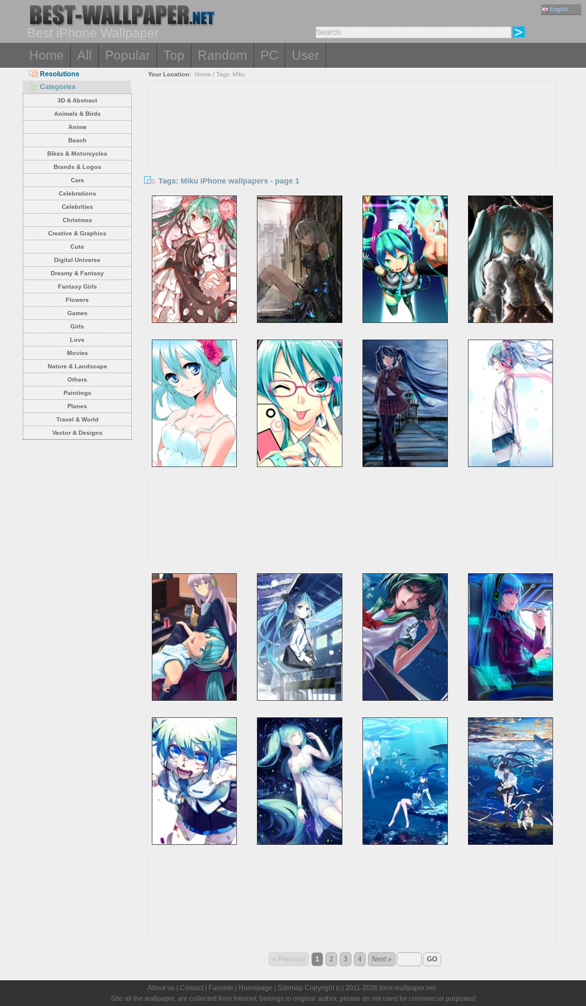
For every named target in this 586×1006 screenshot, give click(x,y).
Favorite (220, 987)
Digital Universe (77, 259)
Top (173, 55)
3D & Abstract (77, 100)
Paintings (77, 392)
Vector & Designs (77, 432)
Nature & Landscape (77, 366)
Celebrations (77, 193)
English (559, 9)
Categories (58, 86)
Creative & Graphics (77, 233)
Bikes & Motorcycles (77, 153)
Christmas (77, 220)
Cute (77, 246)
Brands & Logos (77, 166)
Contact (191, 987)
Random (222, 55)
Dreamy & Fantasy (77, 273)
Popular (127, 55)
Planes (77, 406)
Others (77, 379)
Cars (77, 180)
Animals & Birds (77, 113)
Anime (77, 126)
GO (432, 959)
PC (269, 55)
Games (77, 313)
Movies (77, 352)
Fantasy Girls (77, 286)
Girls (77, 326)
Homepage (255, 987)
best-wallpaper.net (407, 987)
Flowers (77, 299)
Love (77, 339)
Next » (382, 959)
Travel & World (77, 419)
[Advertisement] (352, 145)
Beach (77, 140)
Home (46, 55)
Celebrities (77, 206)
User (305, 55)
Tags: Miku (230, 74)
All (84, 55)
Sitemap (290, 987)
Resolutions (59, 74)
